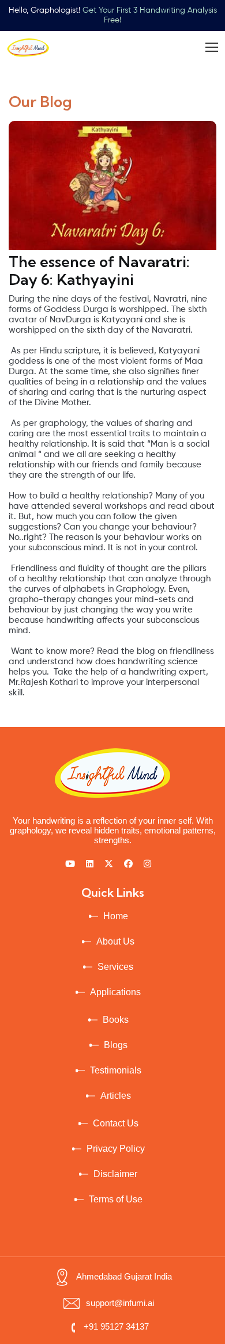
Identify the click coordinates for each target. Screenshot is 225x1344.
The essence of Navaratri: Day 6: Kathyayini (99, 270)
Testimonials (115, 1070)
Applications (115, 992)
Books (116, 1020)
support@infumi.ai (120, 1303)
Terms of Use (115, 1199)
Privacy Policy (116, 1148)
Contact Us (115, 1123)
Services (115, 967)
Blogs (115, 1045)
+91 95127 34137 (116, 1326)
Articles (115, 1096)
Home (115, 916)
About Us (115, 941)
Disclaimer (115, 1174)
